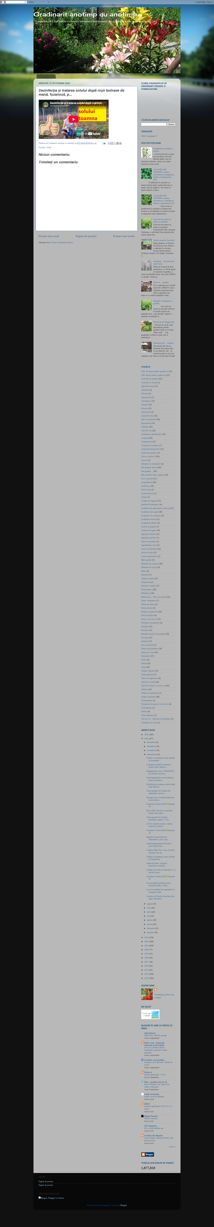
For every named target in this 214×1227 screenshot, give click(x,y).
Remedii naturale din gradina (153, 634)
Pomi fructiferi (147, 615)
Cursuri (144, 460)
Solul (49, 147)
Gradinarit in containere (151, 515)
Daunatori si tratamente (150, 464)
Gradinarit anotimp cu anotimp (85, 14)
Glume (144, 497)
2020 (146, 949)
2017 (146, 962)
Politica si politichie (149, 612)
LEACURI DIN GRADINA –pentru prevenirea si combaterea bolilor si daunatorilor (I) (163, 199)
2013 (146, 978)
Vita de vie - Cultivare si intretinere (155, 719)
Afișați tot (172, 1147)
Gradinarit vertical (148, 519)
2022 (146, 941)
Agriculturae (149, 1033)
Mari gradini (146, 560)
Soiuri (143, 660)
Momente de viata (148, 567)
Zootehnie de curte (149, 722)
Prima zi (148, 1072)
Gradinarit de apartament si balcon (155, 508)
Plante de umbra (148, 604)
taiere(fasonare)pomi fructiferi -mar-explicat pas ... (159, 844)
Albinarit (145, 390)
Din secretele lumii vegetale (152, 475)
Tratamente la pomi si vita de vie (154, 704)
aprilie (150, 920)
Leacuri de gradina (149, 549)
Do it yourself (147, 478)
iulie (149, 908)
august (150, 904)
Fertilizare (145, 486)
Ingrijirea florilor (148, 534)
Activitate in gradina (149, 379)
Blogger (123, 1205)
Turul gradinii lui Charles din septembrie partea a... (158, 792)
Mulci (143, 571)
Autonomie (145, 412)
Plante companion (148, 600)
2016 (146, 966)
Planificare (145, 593)
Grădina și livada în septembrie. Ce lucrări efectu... (160, 871)
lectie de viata (147, 552)
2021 (146, 945)
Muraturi (144, 575)
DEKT (147, 1104)
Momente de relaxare (150, 563)
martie (150, 924)
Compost (144, 438)
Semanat (144, 637)
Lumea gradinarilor (149, 556)
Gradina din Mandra (153, 1135)
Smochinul (145, 656)
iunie (149, 912)
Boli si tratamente (148, 419)
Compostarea (146, 441)
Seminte (144, 641)
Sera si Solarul (147, 645)
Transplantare (146, 700)
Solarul (144, 663)
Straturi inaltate (147, 671)
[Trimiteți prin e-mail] (109, 143)
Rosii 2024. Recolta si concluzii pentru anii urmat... (159, 811)
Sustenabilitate (147, 674)
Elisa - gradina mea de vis (155, 1082)
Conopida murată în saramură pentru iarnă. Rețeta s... (158, 765)
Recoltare (145, 630)
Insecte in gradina (148, 541)
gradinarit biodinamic (150, 504)
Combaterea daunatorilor (151, 434)
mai (149, 916)
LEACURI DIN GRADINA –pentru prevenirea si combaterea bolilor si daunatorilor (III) (163, 174)
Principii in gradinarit (150, 623)
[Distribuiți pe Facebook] (117, 143)
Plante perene (146, 608)
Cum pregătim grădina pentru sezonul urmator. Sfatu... (158, 884)
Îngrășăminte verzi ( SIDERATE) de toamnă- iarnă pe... (160, 772)
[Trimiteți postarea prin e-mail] (104, 143)
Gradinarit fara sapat (149, 512)
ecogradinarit (146, 482)
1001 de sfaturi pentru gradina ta (154, 371)
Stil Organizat (150, 1126)
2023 (146, 937)
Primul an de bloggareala (163, 322)
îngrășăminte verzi (148, 545)
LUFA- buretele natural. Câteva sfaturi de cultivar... (159, 825)
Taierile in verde (148, 682)
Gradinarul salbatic (149, 523)
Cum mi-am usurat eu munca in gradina (162, 220)
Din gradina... (147, 471)
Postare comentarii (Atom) (62, 242)
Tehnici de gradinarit (149, 693)
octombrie (151, 750)
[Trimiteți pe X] (114, 143)
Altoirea (144, 393)
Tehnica (144, 689)
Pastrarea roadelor (148, 586)
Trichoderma (146, 708)
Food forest (146, 489)
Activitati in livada (149, 382)
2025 (146, 734)
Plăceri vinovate (151, 1118)
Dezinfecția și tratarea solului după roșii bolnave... (160, 785)
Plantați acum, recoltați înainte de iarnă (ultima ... (160, 798)
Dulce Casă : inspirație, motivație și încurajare (154, 1044)
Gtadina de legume (149, 530)
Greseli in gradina (148, 526)
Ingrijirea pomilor (148, 537)
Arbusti (144, 408)
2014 (146, 974)
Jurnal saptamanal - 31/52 (154, 1075)
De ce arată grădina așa (153, 1128)
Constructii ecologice (150, 445)
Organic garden (147, 578)
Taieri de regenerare (149, 678)
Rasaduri (144, 626)
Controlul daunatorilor (150, 449)
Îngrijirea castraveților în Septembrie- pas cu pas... (157, 838)
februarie (151, 928)
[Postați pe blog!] (112, 143)
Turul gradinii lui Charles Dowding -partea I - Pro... (158, 818)
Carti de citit (146, 430)
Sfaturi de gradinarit (149, 648)
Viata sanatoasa (147, 715)
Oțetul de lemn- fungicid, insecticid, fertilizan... (156, 864)
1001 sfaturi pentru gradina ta (153, 375)
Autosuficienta (147, 416)
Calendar (144, 427)
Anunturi (145, 404)
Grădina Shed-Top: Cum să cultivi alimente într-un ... (160, 851)
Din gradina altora (148, 467)
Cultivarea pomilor (149, 453)
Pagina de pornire (46, 76)
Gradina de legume (149, 501)
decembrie (151, 742)
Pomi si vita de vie (149, 619)
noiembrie (151, 746)
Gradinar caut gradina (154, 1060)
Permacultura (146, 589)
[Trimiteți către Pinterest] (120, 143)
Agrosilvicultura (148, 386)
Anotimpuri (146, 401)
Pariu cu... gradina (161, 282)
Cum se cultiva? (147, 456)
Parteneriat (145, 582)
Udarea (144, 711)
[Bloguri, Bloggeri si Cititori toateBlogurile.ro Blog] (51, 1198)
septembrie (151, 754)
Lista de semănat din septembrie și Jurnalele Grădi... (160, 890)
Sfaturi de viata (147, 652)
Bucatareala (146, 423)
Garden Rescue (147, 493)
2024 (146, 738)
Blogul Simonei (151, 1116)
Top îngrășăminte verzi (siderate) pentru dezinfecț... (160, 778)
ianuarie (150, 932)
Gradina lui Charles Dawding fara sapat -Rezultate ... (160, 897)
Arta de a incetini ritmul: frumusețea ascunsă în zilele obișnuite (155, 1050)
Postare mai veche (124, 236)
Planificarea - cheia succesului (153, 597)
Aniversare (145, 397)
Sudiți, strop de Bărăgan (154, 1096)
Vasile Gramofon (151, 1094)
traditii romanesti (148, 697)
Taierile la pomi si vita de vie (153, 685)
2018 (146, 958)
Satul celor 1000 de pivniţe (155, 1035)
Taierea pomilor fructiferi (163, 240)
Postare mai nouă (49, 236)
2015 (146, 970)
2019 (146, 954)
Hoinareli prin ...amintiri (163, 343)
